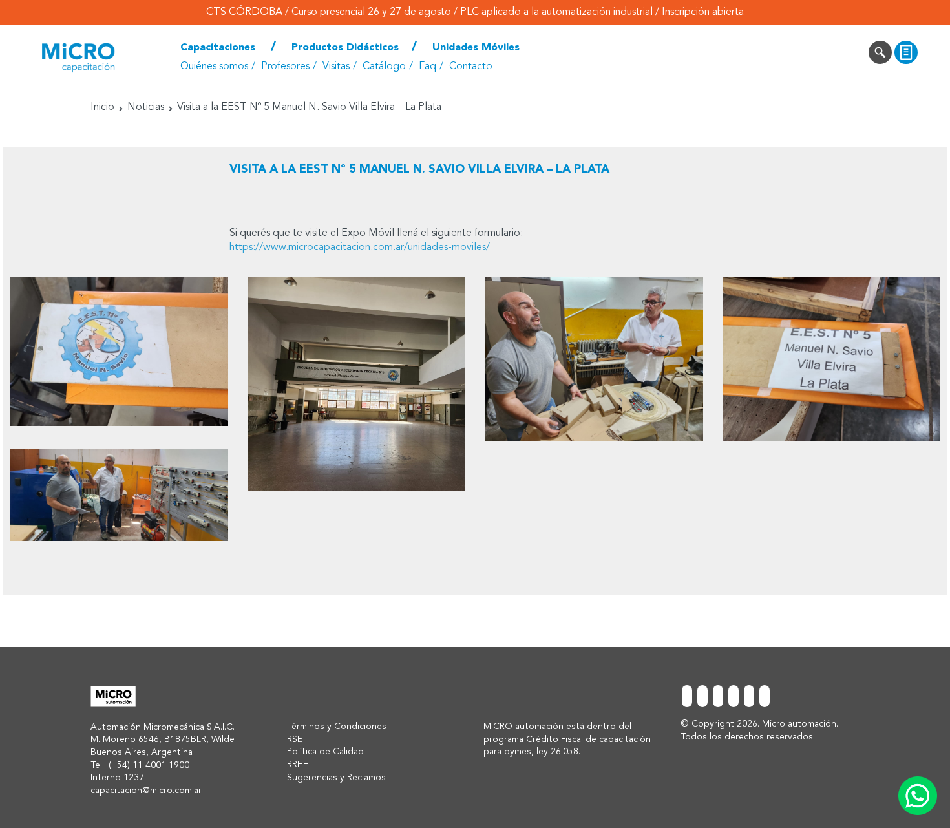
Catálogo (384, 66)
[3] (594, 359)
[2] (357, 384)
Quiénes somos (214, 66)
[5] (832, 359)
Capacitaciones (217, 48)
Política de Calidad (325, 751)
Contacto (470, 66)
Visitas (336, 66)
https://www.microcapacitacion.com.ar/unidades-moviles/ (359, 247)
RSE (294, 739)
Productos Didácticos (345, 48)
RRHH (298, 764)
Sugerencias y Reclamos (336, 777)
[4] (119, 495)
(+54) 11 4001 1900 (149, 765)
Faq (427, 66)
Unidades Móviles (476, 48)
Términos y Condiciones (336, 726)
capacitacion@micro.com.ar (146, 790)
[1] (119, 351)
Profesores (285, 66)
